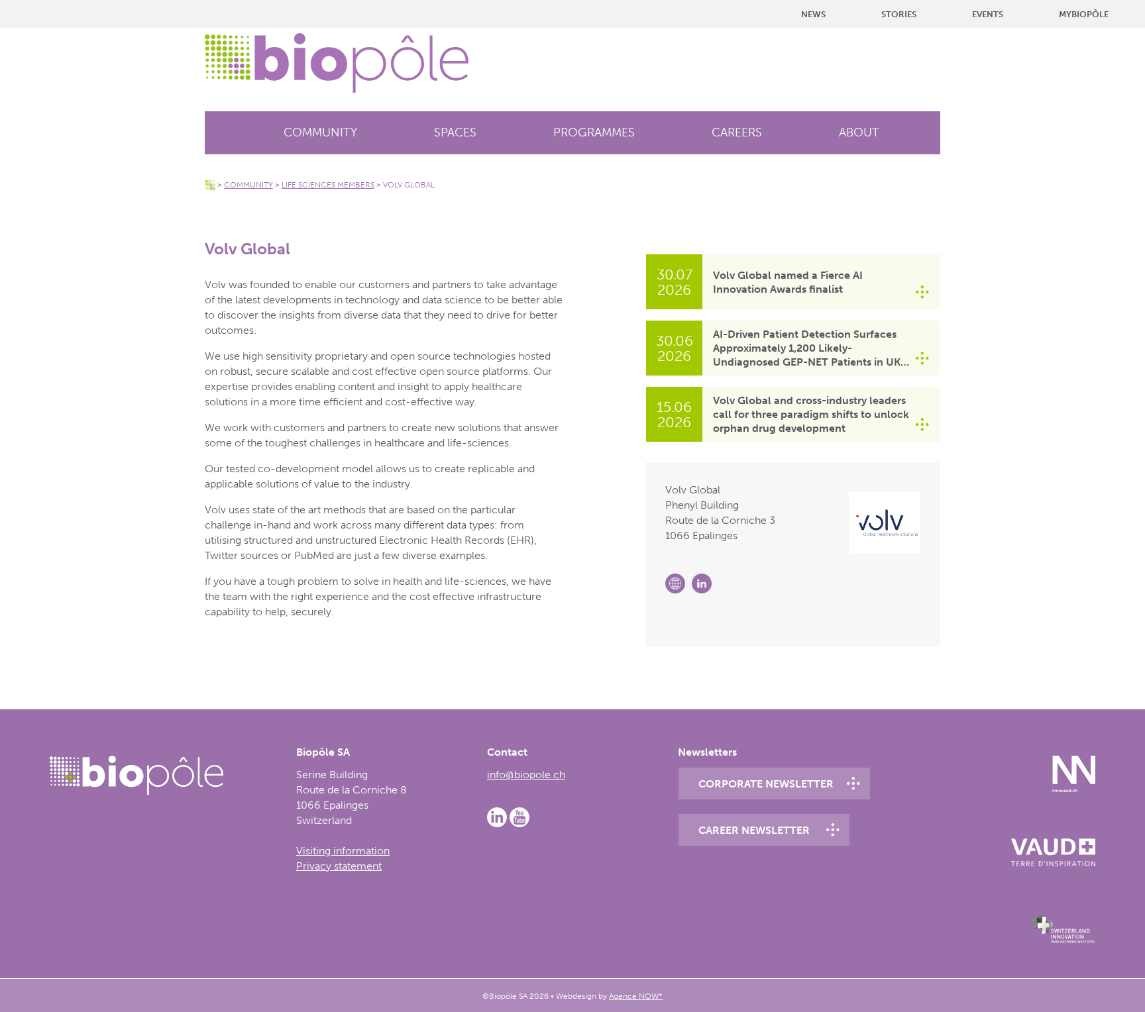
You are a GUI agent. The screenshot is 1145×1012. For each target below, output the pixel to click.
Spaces (455, 132)
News (813, 14)
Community (320, 132)
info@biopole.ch (526, 774)
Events (987, 14)
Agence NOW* (636, 996)
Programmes (594, 132)
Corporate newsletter (766, 784)
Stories (898, 14)
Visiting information (343, 850)
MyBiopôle (1084, 14)
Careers (737, 132)
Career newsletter (754, 830)
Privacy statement (339, 866)
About (859, 132)
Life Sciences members (328, 184)
